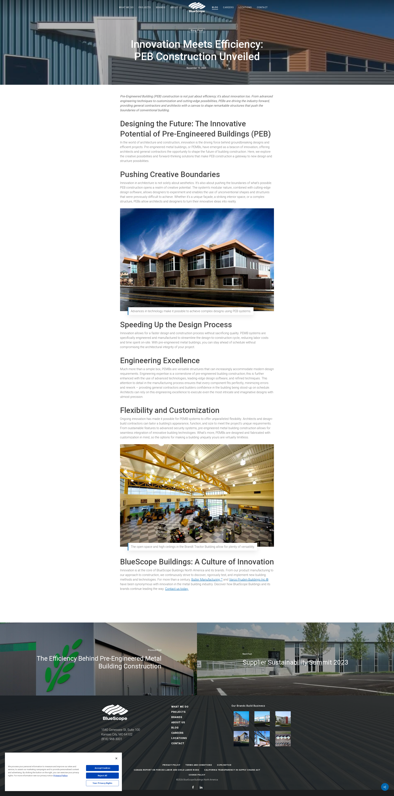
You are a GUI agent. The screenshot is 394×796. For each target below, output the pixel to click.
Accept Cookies (102, 768)
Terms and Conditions (198, 765)
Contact (262, 7)
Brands (160, 7)
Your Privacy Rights (102, 783)
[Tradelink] (283, 719)
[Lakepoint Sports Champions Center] (241, 719)
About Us (176, 7)
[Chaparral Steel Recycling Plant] (262, 738)
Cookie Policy (197, 775)
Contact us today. (177, 589)
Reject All (102, 775)
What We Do (126, 7)
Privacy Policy (171, 765)
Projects (145, 7)
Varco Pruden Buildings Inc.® (248, 579)
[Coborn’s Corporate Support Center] (241, 738)
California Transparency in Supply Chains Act (232, 770)
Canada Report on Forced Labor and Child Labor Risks (166, 770)
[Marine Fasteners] (262, 719)
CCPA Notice (224, 765)
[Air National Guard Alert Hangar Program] (283, 738)
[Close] (116, 758)
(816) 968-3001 (111, 739)
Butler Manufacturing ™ (207, 579)
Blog (215, 7)
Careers (228, 7)
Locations (245, 7)
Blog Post (197, 30)
